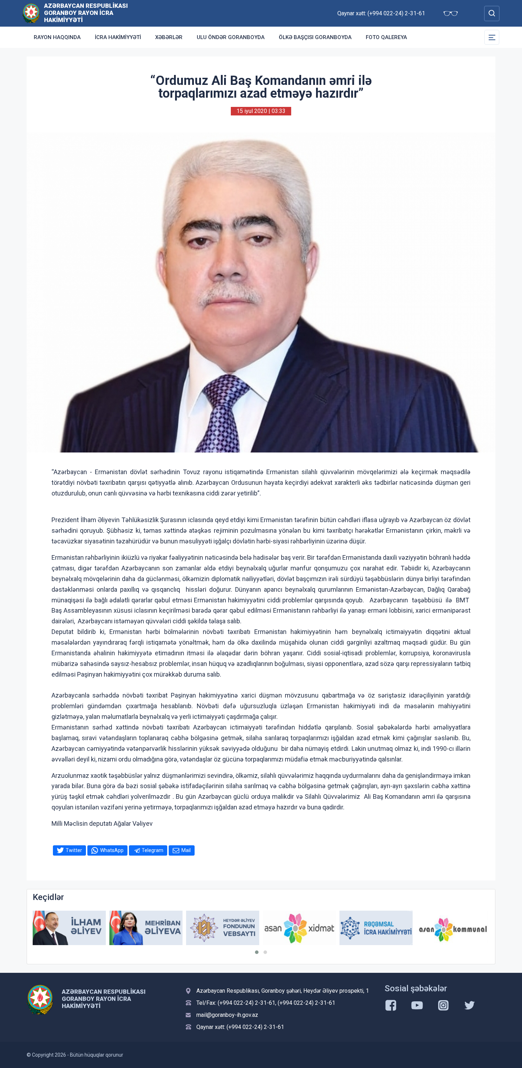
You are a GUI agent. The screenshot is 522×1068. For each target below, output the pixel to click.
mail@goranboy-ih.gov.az (227, 1015)
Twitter (74, 850)
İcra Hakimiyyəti (118, 37)
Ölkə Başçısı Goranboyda (315, 37)
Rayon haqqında (57, 37)
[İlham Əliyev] (69, 928)
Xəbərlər (169, 37)
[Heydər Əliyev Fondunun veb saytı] (222, 928)
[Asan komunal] (452, 928)
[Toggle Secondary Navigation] (492, 37)
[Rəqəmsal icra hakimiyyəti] (376, 928)
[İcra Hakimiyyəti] (31, 13)
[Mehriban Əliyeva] (146, 928)
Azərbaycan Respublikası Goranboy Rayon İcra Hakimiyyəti (86, 12)
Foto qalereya (386, 37)
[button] (256, 952)
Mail (186, 850)
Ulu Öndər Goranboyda (231, 37)
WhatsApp (112, 850)
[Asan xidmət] (299, 928)
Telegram (152, 850)
